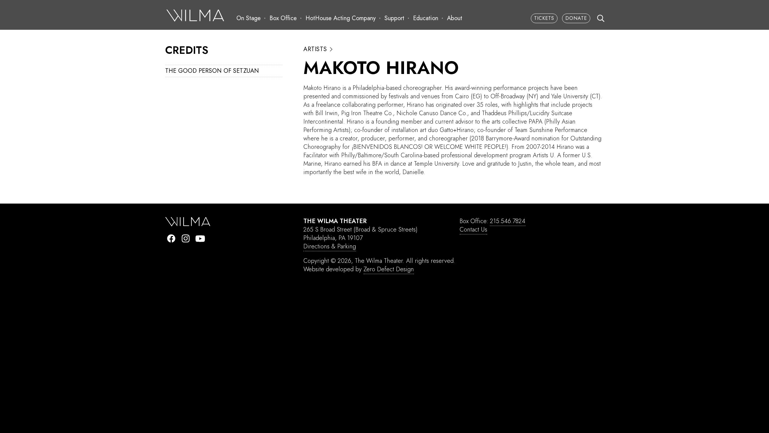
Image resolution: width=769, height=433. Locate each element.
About (454, 18)
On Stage (248, 18)
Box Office (283, 18)
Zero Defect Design (388, 269)
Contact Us (473, 229)
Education (425, 18)
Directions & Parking (329, 246)
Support (394, 18)
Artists (315, 49)
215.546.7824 (507, 221)
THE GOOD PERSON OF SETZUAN (212, 70)
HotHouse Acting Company (340, 18)
